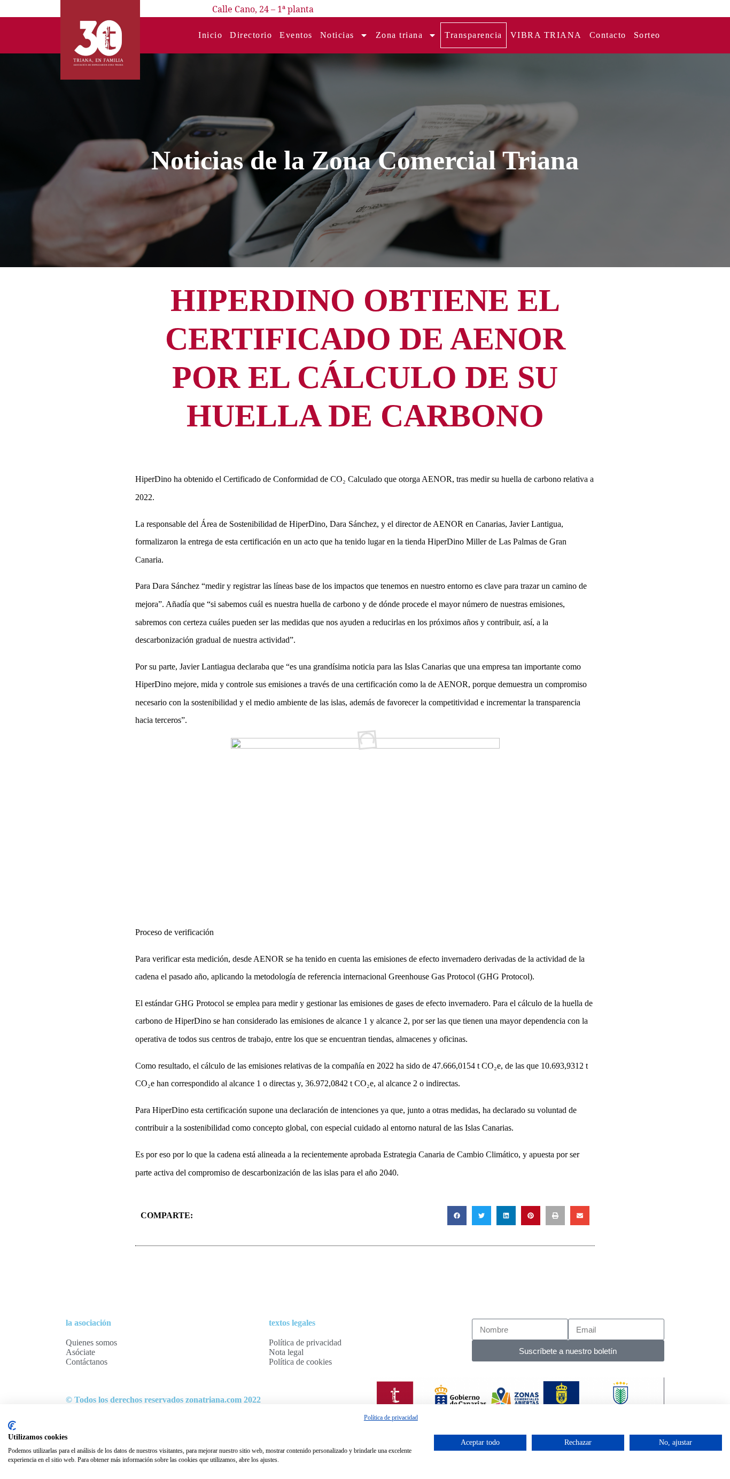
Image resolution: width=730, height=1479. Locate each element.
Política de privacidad (391, 1417)
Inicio (210, 35)
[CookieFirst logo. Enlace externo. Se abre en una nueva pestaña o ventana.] (12, 1425)
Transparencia (473, 35)
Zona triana (399, 35)
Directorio (251, 35)
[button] (457, 1215)
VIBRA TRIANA (546, 35)
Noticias (337, 35)
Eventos (296, 35)
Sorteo (647, 35)
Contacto (607, 35)
